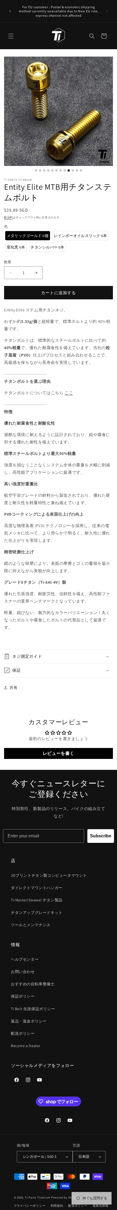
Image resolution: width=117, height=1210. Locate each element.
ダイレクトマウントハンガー (37, 887)
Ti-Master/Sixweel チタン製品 (37, 900)
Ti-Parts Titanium (37, 1197)
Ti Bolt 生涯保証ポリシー (33, 1008)
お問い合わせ (23, 971)
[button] (11, 36)
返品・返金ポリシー (29, 1021)
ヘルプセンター (25, 959)
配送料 (8, 217)
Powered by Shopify (65, 1197)
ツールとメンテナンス (31, 924)
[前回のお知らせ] (10, 11)
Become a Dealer (26, 1045)
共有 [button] (13, 687)
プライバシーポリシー (29, 1206)
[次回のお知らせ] (107, 11)
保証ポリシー (23, 996)
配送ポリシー (23, 1033)
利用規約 (57, 1206)
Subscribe (100, 836)
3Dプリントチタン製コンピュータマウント (49, 875)
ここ (68, 392)
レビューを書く (58, 753)
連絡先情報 (101, 1206)
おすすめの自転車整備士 (33, 983)
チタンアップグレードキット (37, 912)
